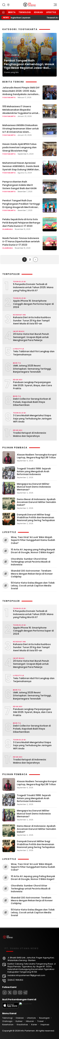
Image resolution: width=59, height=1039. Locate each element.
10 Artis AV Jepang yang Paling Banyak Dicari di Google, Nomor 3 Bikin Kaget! (33, 551)
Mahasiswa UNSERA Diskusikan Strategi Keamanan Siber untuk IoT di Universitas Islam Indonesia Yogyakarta (20, 129)
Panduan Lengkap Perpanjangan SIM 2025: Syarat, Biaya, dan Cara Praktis (32, 385)
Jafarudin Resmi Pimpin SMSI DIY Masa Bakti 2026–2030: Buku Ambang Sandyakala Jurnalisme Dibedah (21, 91)
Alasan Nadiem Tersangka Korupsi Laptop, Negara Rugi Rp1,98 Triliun (36, 456)
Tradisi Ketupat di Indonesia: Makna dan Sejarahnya (29, 434)
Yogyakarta (11, 55)
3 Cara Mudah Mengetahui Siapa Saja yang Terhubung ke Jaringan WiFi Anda (32, 418)
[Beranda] (3, 12)
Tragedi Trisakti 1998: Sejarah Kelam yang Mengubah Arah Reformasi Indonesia (34, 471)
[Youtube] (20, 992)
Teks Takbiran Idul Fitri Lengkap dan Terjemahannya (33, 353)
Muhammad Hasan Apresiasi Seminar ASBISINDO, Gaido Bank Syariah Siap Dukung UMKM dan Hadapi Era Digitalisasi (20, 166)
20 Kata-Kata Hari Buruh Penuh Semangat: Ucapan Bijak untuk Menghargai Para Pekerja (31, 337)
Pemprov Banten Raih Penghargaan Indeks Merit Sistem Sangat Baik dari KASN (19, 185)
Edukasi (38, 12)
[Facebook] (4, 992)
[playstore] (25, 1003)
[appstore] (10, 1007)
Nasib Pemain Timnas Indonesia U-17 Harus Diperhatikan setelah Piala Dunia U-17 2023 (21, 241)
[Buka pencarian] (3, 4)
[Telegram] (25, 992)
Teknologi (25, 12)
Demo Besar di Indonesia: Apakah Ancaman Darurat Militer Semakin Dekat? (36, 502)
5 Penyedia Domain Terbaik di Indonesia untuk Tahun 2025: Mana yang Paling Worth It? (33, 287)
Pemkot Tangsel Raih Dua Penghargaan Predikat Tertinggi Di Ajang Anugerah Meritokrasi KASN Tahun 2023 (21, 204)
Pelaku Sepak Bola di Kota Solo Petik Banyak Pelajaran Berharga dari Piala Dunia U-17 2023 (21, 223)
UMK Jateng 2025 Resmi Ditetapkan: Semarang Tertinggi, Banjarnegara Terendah (32, 368)
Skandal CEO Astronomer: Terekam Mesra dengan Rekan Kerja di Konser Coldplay (32, 573)
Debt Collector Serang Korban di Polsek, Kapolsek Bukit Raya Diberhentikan (32, 402)
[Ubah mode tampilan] (8, 5)
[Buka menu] (54, 5)
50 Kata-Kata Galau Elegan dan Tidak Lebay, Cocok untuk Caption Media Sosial (33, 585)
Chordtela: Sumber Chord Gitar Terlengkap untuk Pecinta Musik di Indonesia (30, 561)
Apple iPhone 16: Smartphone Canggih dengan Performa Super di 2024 (33, 304)
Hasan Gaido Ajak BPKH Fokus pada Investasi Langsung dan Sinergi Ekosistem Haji (19, 147)
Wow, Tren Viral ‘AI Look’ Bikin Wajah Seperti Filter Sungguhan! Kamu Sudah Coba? (33, 540)
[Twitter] (9, 992)
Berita (11, 12)
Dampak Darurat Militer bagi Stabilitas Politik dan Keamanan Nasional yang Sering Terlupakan (36, 517)
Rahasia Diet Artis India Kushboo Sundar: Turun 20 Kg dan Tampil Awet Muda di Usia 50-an (32, 320)
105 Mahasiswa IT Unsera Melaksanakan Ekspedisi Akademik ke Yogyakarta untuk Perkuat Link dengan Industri (20, 110)
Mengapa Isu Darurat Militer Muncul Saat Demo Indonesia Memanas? (34, 486)
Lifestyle (51, 12)
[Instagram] (15, 992)
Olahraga (7, 229)
